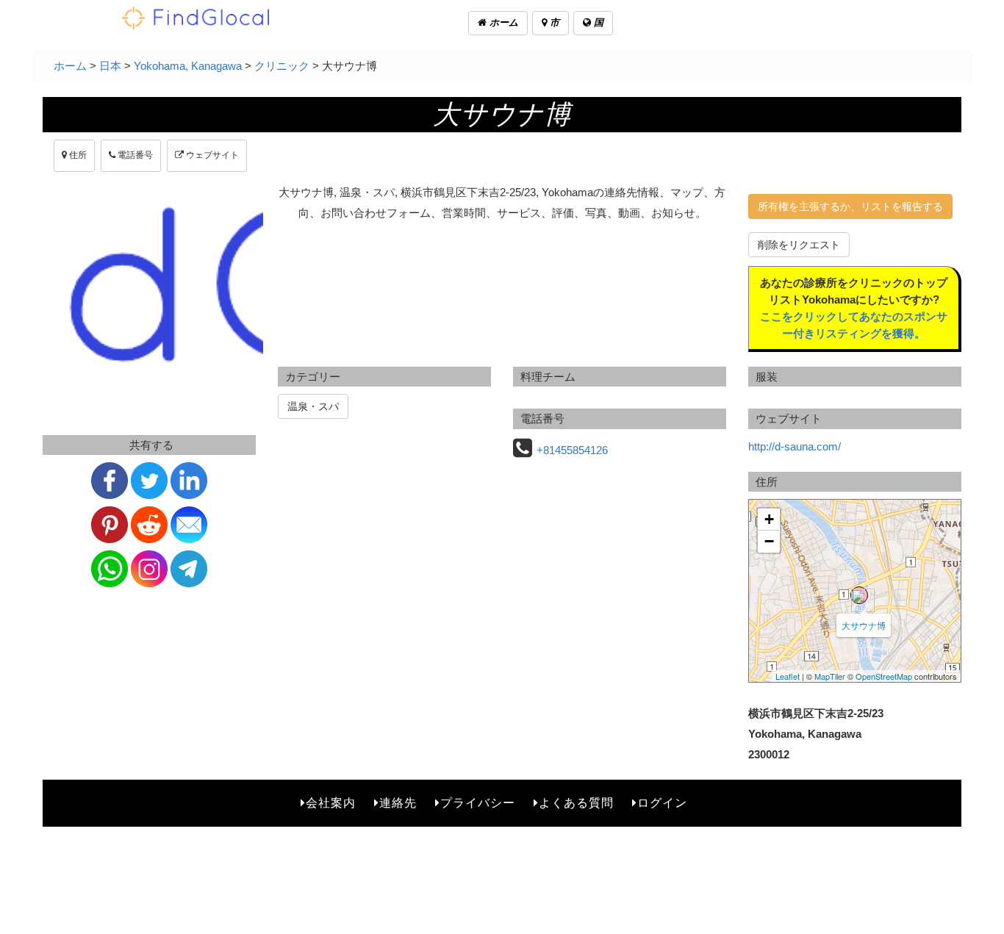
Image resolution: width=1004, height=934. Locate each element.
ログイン (662, 803)
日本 (110, 66)
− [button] (769, 541)
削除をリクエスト (799, 245)
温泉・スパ (313, 406)
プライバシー (477, 803)
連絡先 (398, 803)
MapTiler (829, 676)
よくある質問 (576, 803)
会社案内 (331, 803)
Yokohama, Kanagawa (188, 66)
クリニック (281, 66)
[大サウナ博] (859, 595)
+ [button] (769, 519)
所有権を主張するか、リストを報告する (850, 206)
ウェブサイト (211, 155)
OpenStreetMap (884, 676)
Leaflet (787, 676)
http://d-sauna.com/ (794, 446)
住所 (77, 155)
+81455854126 (572, 450)
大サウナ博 (864, 625)
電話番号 (134, 155)
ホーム (502, 22)
